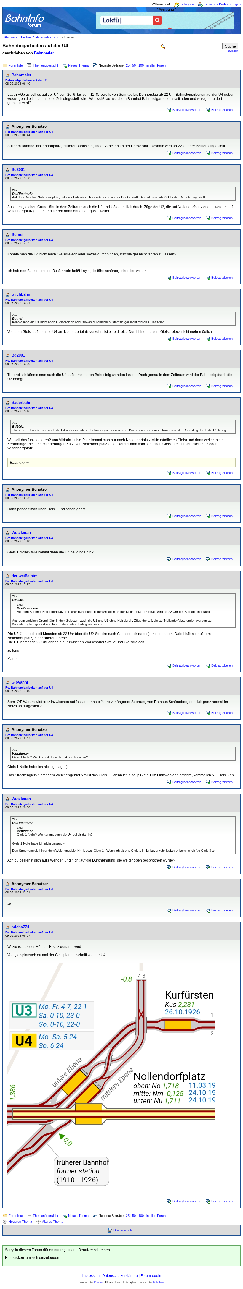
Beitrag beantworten (186, 109)
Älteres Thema (52, 1221)
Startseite (10, 37)
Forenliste (16, 65)
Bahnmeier (44, 53)
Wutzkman (21, 532)
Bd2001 (18, 169)
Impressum (91, 1276)
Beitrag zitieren (222, 109)
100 (141, 65)
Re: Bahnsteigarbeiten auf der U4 (29, 131)
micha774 (20, 927)
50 (134, 65)
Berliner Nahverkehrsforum (40, 37)
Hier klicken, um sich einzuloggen (32, 1258)
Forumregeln (150, 1276)
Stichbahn (21, 294)
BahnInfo (158, 1282)
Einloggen (187, 4)
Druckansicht (123, 1230)
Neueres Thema (20, 1221)
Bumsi (17, 234)
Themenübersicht (45, 65)
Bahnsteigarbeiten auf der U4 (26, 80)
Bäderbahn (21, 402)
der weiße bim (25, 576)
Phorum (98, 1282)
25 (128, 65)
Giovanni (20, 682)
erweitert (233, 50)
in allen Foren (156, 65)
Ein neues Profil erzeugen (222, 4)
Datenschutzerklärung (120, 1276)
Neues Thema (78, 65)
